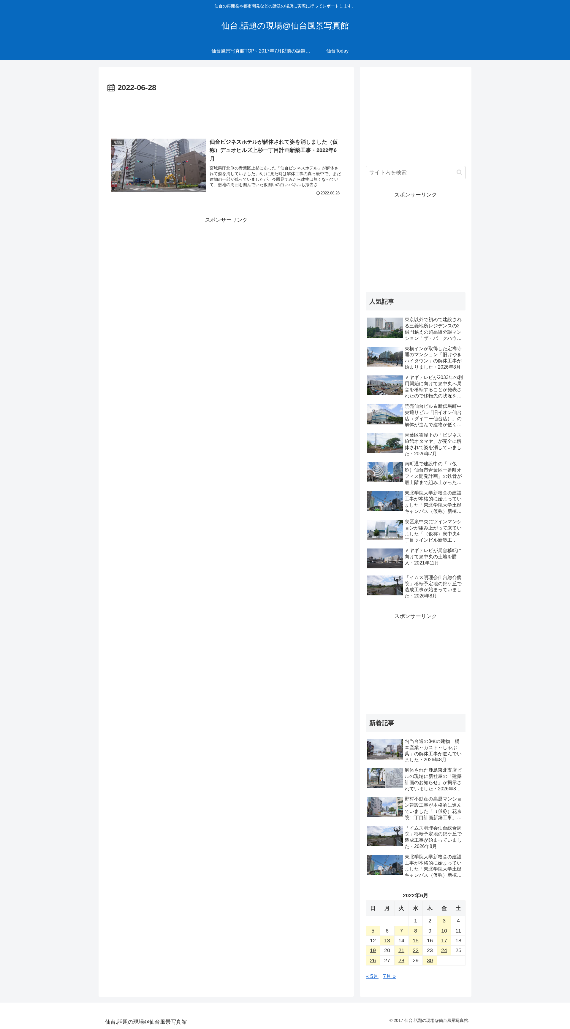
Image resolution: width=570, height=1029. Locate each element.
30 (430, 960)
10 (444, 931)
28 (401, 960)
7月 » (389, 976)
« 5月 (372, 976)
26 (373, 960)
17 (444, 941)
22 (416, 950)
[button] (459, 172)
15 (416, 941)
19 (373, 950)
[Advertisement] (226, 111)
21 (401, 950)
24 (444, 950)
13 (387, 941)
